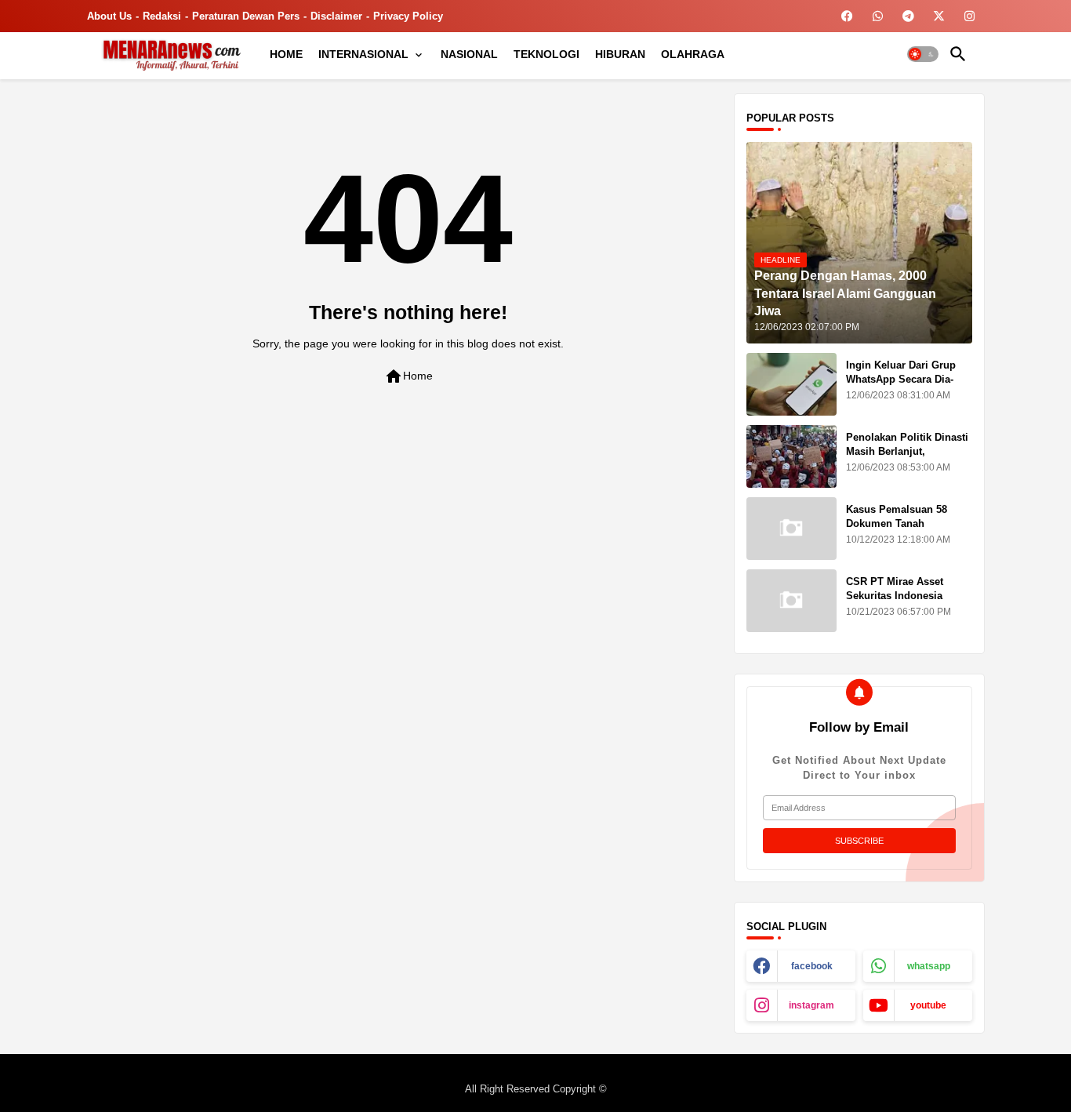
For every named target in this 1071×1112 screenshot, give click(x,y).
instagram (811, 1005)
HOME (286, 54)
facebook (812, 966)
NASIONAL (469, 54)
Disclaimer (336, 16)
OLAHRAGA (692, 54)
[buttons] (847, 16)
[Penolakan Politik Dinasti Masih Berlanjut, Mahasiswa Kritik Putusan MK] (791, 456)
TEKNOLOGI (546, 54)
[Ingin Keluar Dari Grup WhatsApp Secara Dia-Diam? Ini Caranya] (791, 384)
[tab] (286, 54)
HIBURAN (620, 54)
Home (408, 376)
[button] (922, 54)
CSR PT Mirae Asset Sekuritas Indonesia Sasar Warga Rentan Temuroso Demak (895, 603)
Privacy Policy (408, 16)
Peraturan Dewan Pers (246, 16)
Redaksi (162, 16)
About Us (109, 16)
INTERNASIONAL (363, 54)
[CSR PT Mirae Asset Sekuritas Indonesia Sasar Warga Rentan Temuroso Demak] (791, 600)
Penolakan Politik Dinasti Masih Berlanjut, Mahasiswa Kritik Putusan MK (908, 458)
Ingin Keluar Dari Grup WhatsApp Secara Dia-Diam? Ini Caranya (901, 379)
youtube (928, 1005)
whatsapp (928, 966)
